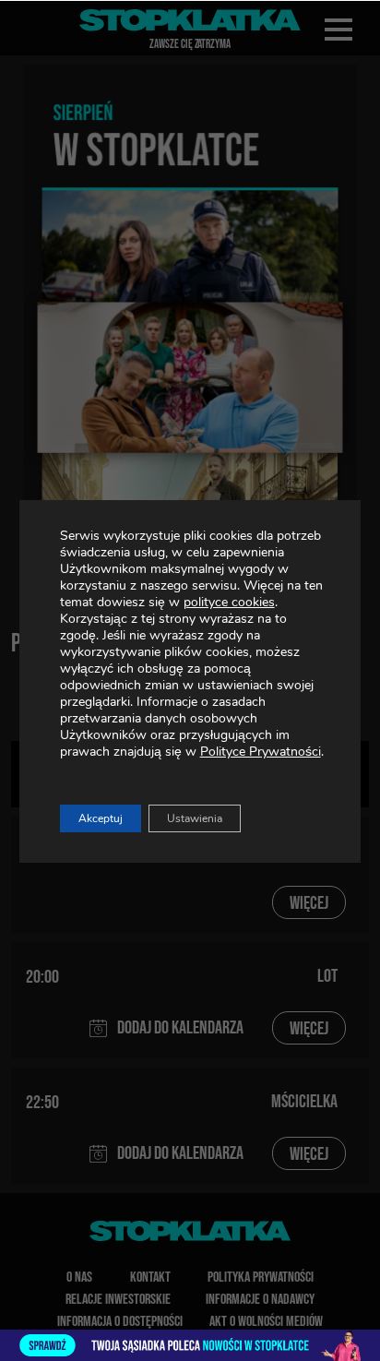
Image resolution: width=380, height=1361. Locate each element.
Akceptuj (100, 818)
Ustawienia (194, 818)
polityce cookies (229, 602)
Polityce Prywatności (260, 751)
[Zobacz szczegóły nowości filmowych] (190, 1345)
